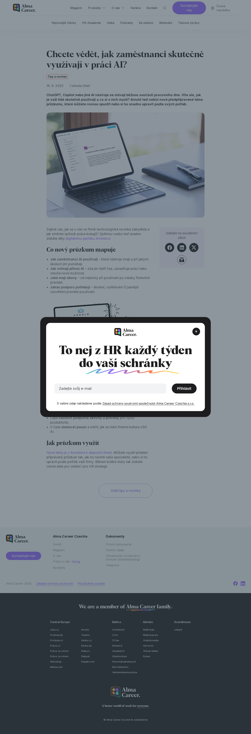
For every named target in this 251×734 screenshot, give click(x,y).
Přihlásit (184, 388)
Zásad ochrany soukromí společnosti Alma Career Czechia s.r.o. (148, 403)
